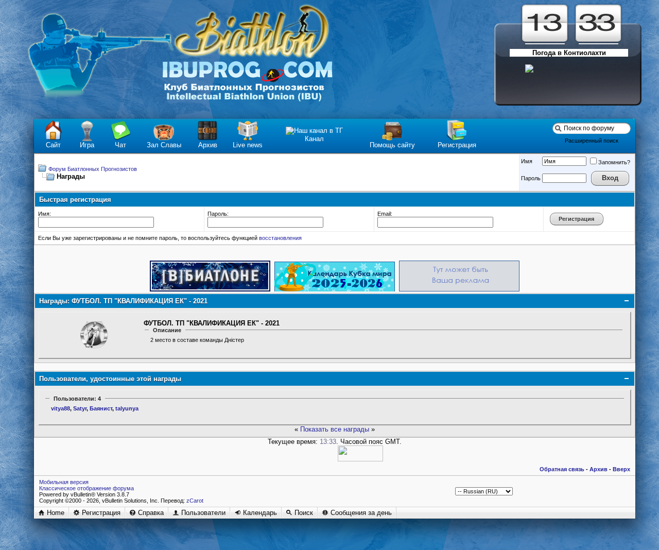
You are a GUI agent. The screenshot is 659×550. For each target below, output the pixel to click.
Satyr (79, 408)
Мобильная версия (64, 482)
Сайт (53, 145)
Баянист (101, 408)
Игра (87, 145)
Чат (120, 145)
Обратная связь (562, 469)
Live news (248, 145)
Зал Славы (164, 145)
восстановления (280, 238)
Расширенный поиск (591, 141)
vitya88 (60, 408)
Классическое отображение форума (86, 488)
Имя (526, 161)
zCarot (194, 500)
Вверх (621, 469)
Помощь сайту (392, 145)
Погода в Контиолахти (569, 53)
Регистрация (457, 145)
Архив (207, 145)
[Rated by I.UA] (360, 459)
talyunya (126, 408)
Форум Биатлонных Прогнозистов (92, 169)
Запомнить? (614, 162)
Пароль (531, 178)
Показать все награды (335, 429)
